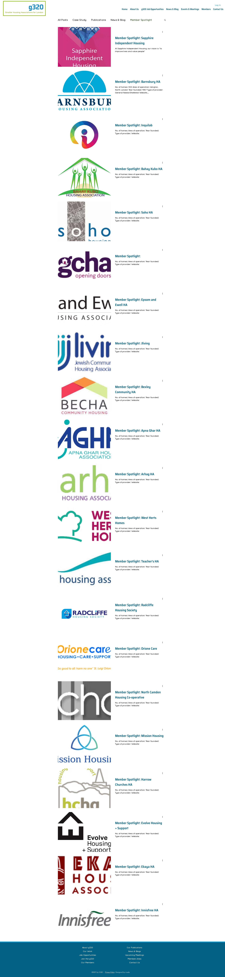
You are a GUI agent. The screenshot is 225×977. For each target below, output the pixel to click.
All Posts (63, 19)
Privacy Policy (110, 972)
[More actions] (163, 31)
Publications (98, 19)
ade (128, 972)
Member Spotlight (141, 19)
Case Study (79, 19)
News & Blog (118, 19)
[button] (165, 20)
